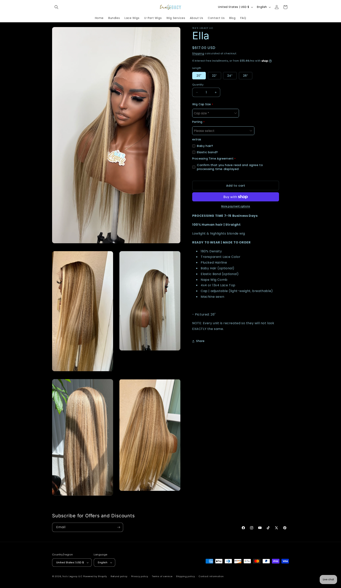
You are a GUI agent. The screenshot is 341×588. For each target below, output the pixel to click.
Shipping (198, 53)
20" (199, 76)
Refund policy (119, 576)
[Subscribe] (118, 527)
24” (229, 76)
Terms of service (162, 576)
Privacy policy (139, 576)
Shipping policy (185, 576)
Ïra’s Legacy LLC (72, 576)
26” (245, 76)
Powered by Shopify (95, 576)
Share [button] (200, 341)
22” (214, 76)
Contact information (211, 576)
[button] (56, 7)
